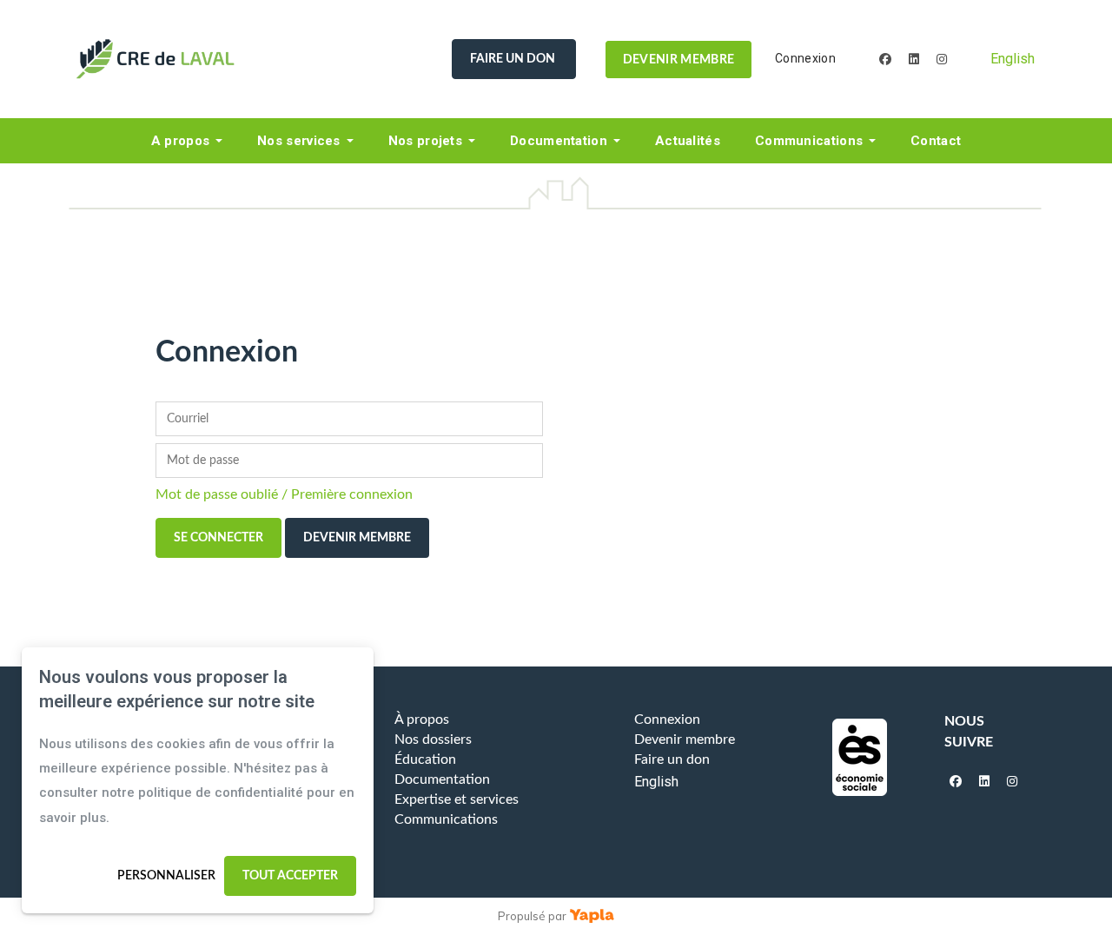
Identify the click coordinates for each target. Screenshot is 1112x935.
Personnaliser (166, 876)
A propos (180, 141)
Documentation (558, 141)
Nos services (299, 141)
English (1012, 58)
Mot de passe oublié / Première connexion (284, 494)
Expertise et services (456, 799)
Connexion (805, 58)
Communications (809, 141)
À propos (421, 719)
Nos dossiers (433, 739)
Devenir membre (679, 59)
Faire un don (514, 59)
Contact (935, 141)
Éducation (425, 759)
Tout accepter (290, 876)
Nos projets (425, 141)
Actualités (687, 141)
